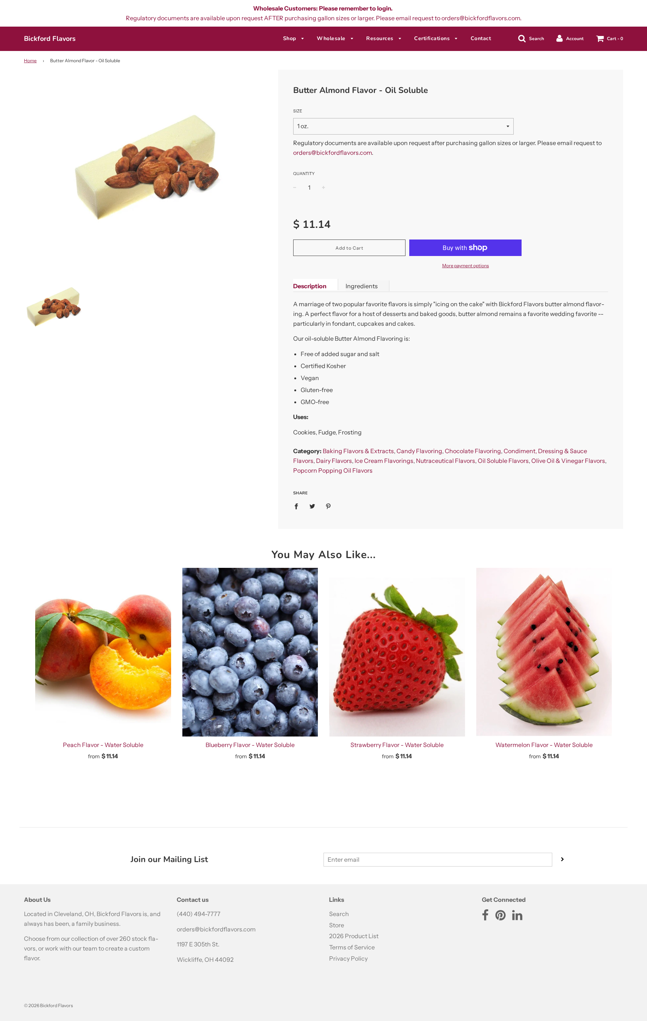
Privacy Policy (348, 958)
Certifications (433, 38)
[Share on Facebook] (298, 506)
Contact (481, 38)
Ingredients (362, 286)
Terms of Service (352, 947)
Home (30, 60)
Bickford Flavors (50, 38)
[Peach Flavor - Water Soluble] (103, 652)
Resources (380, 38)
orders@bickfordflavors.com (332, 152)
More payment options (465, 265)
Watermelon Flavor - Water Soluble (544, 745)
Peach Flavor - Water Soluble (103, 745)
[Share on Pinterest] (328, 506)
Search (339, 914)
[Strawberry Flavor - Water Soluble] (397, 652)
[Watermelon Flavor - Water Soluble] (544, 652)
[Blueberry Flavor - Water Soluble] (250, 652)
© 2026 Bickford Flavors (48, 1005)
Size (297, 111)
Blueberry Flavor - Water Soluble (250, 745)
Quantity (304, 173)
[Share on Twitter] (312, 506)
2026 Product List (354, 936)
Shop (290, 38)
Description (309, 286)
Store (336, 925)
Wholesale (332, 38)
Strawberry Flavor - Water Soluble (397, 745)
